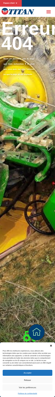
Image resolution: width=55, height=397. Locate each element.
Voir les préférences (27, 387)
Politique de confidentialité (27, 393)
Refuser (27, 380)
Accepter (28, 373)
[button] (51, 345)
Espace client (9, 3)
